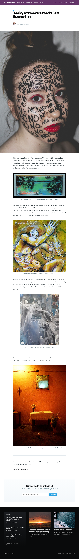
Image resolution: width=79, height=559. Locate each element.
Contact (60, 2)
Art (14, 10)
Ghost (73, 553)
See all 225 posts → (12, 543)
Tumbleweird (7, 553)
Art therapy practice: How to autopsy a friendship (15, 527)
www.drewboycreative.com (21, 474)
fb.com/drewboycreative (20, 469)
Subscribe (71, 2)
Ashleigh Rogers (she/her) (22, 23)
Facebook (68, 553)
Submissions (20, 2)
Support (36, 2)
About (65, 2)
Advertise (29, 2)
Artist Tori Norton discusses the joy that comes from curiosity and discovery (14, 518)
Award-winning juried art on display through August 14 (14, 535)
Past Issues (53, 2)
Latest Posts (61, 553)
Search (42, 2)
